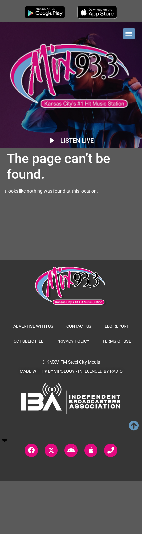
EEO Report (117, 326)
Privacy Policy (72, 341)
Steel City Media (84, 362)
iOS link (97, 12)
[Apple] (90, 450)
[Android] (71, 450)
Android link (45, 12)
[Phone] (110, 450)
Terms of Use (116, 341)
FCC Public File (27, 341)
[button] (129, 34)
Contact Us (78, 326)
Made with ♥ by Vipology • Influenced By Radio (71, 371)
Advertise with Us (33, 326)
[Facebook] (31, 450)
